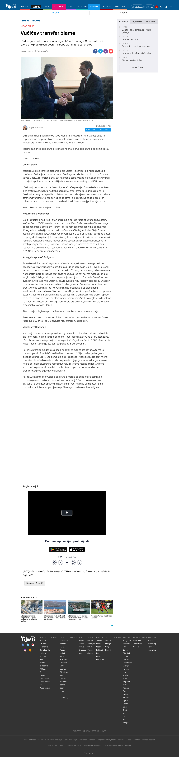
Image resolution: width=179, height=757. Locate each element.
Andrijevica (127, 644)
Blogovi (77, 731)
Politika (43, 640)
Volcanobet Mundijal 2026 (64, 643)
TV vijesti (108, 639)
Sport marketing (64, 695)
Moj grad (127, 637)
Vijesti (43, 637)
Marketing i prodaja (125, 740)
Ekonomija (44, 647)
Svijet (81, 637)
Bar (124, 647)
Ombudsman (45, 678)
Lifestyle (100, 637)
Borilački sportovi (63, 683)
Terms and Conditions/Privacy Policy (68, 745)
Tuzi (124, 713)
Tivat (125, 710)
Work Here (137, 640)
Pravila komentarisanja (87, 740)
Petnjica (126, 688)
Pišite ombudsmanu (31, 740)
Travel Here (137, 644)
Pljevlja (125, 700)
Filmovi (108, 650)
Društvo (43, 644)
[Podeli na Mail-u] (111, 51)
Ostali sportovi (63, 667)
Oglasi (150, 7)
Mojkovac (126, 681)
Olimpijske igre (64, 673)
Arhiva (86, 731)
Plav (124, 691)
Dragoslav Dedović (36, 128)
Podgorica (127, 640)
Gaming (90, 650)
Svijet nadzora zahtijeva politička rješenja (136, 31)
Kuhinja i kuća (99, 651)
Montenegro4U (140, 637)
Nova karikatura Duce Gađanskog (136, 53)
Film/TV (90, 647)
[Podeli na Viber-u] (105, 51)
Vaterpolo (63, 663)
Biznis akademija (44, 664)
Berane (125, 650)
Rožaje (125, 704)
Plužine (125, 694)
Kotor (125, 678)
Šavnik (125, 707)
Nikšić (125, 685)
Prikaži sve (137, 67)
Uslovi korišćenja (70, 740)
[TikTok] (79, 562)
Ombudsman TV (45, 683)
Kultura (43, 653)
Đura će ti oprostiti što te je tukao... (137, 46)
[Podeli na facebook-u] (95, 51)
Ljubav (98, 656)
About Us (128, 745)
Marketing (152, 637)
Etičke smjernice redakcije (51, 740)
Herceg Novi (126, 670)
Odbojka (63, 678)
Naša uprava (45, 688)
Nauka (42, 675)
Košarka (63, 653)
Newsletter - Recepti (92, 745)
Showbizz (91, 653)
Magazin (73, 637)
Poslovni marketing (152, 642)
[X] (60, 562)
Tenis (62, 656)
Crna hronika (45, 650)
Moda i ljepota (99, 645)
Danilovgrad (127, 663)
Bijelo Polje (127, 653)
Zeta (125, 719)
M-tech (43, 669)
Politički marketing (152, 648)
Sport (62, 637)
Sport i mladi (62, 689)
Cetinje (125, 659)
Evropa (81, 644)
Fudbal (62, 650)
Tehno (42, 672)
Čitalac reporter (148, 740)
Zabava (90, 637)
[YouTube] (67, 562)
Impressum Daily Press (107, 740)
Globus (81, 647)
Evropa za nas (82, 651)
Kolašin (125, 675)
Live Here (136, 647)
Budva (125, 656)
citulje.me (139, 7)
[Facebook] (54, 562)
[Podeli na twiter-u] (100, 51)
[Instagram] (73, 562)
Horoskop (100, 659)
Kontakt (137, 740)
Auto (42, 659)
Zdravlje (99, 640)
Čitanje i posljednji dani (132, 60)
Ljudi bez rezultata (130, 39)
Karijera (50, 745)
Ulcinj (125, 716)
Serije (107, 647)
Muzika (90, 640)
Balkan (81, 640)
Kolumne (118, 637)
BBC (104, 731)
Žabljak (125, 723)
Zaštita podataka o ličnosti (112, 745)
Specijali (96, 731)
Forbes (54, 637)
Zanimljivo (91, 644)
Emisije (108, 644)
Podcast (43, 656)
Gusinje (126, 666)
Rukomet (63, 659)
